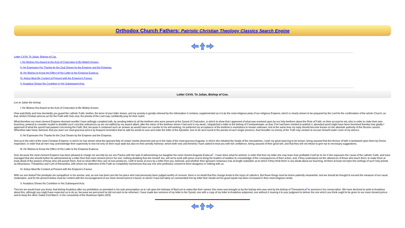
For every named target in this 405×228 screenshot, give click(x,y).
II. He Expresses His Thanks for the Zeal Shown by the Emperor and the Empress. (66, 67)
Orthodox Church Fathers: (203, 30)
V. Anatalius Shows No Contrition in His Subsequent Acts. (52, 83)
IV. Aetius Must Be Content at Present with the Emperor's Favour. (56, 78)
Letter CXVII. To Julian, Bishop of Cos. (35, 56)
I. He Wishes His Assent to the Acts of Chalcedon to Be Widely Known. (59, 62)
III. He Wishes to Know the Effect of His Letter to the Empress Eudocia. (59, 73)
